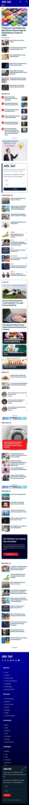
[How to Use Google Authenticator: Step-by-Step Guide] (24, 98)
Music (6, 725)
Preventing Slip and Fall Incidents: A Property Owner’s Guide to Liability (18, 455)
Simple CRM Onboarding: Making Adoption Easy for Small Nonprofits (18, 72)
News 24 (7, 731)
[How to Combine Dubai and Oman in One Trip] (6, 201)
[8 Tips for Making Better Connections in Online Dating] (6, 470)
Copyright (8, 684)
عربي (6, 754)
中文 (6, 757)
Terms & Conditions (11, 681)
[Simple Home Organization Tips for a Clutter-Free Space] (6, 216)
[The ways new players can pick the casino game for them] (6, 512)
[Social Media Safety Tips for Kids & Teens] (6, 224)
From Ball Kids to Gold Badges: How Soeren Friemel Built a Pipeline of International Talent (18, 243)
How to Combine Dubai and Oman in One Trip (18, 199)
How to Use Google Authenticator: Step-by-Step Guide (11, 98)
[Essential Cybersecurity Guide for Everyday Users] (24, 104)
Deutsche (8, 762)
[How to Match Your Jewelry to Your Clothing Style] (6, 528)
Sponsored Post (10, 689)
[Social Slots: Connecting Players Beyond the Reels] (6, 504)
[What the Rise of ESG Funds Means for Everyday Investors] (6, 378)
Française (8, 760)
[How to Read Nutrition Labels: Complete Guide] (5, 57)
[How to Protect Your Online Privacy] (5, 42)
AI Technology (9, 699)
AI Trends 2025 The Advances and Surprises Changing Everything (18, 266)
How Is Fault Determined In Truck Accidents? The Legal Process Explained (12, 303)
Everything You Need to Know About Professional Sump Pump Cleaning (14, 327)
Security (12, 271)
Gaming (7, 739)
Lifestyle (7, 710)
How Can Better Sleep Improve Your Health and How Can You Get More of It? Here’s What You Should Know (12, 131)
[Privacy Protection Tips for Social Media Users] (24, 111)
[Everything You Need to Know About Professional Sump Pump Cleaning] (14, 316)
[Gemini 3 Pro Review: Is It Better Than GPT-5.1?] (6, 250)
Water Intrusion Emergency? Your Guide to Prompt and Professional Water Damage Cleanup (13, 444)
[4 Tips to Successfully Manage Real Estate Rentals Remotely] (6, 386)
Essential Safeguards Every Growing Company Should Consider (17, 236)
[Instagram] (8, 660)
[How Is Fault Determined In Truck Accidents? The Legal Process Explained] (14, 292)
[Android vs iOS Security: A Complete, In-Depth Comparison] (6, 274)
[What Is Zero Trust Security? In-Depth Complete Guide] (5, 65)
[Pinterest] (11, 660)
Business (12, 232)
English (7, 751)
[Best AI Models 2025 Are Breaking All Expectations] (24, 124)
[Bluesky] (18, 660)
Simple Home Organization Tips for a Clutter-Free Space (18, 214)
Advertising (8, 686)
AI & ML (12, 248)
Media (7, 713)
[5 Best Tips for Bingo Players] (6, 497)
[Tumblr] (16, 660)
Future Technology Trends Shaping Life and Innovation (18, 258)
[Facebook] (2, 660)
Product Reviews (10, 716)
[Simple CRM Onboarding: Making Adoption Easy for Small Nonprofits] (5, 73)
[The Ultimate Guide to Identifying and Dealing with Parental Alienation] (4, 401)
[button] (20, 1)
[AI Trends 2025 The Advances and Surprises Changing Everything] (6, 266)
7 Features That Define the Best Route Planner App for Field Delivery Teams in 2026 (14, 31)
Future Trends (13, 256)
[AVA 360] (6, 2)
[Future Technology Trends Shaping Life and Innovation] (6, 258)
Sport (6, 728)
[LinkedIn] (13, 660)
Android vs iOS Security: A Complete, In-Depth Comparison (18, 274)
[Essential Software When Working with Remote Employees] (4, 409)
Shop (6, 672)
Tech (6, 733)
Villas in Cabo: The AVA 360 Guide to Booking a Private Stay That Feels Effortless (18, 208)
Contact (7, 675)
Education (8, 736)
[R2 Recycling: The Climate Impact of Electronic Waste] (5, 87)
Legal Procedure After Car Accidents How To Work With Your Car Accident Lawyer (18, 476)
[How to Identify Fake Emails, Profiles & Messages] (24, 117)
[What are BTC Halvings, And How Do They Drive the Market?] (4, 394)
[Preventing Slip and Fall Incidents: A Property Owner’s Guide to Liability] (6, 456)
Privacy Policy (9, 678)
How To (12, 240)
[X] (5, 660)
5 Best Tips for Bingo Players (18, 494)
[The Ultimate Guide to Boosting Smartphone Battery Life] (5, 50)
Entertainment (9, 742)
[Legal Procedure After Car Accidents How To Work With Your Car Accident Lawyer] (6, 477)
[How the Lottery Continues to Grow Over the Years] (6, 520)
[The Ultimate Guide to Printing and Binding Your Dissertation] (5, 80)
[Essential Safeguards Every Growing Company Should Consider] (6, 234)
